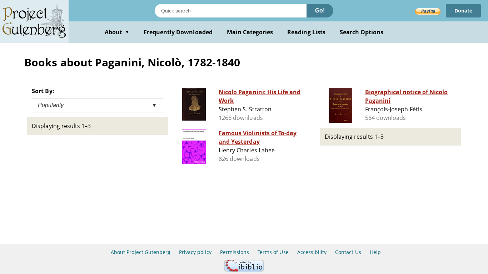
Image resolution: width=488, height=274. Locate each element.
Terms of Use (273, 252)
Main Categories (250, 32)
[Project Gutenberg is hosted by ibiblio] (244, 269)
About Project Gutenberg (140, 252)
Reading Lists (306, 32)
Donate (463, 10)
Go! (320, 10)
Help (375, 252)
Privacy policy (195, 252)
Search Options (362, 32)
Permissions (234, 252)
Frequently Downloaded (178, 32)
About (117, 32)
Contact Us (348, 252)
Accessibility (312, 252)
